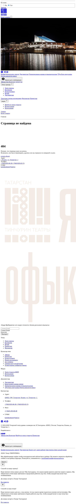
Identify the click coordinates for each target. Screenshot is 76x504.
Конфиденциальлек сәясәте (10, 74)
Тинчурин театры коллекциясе (11, 98)
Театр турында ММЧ (12, 372)
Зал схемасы (9, 362)
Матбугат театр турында (13, 105)
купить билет (5, 156)
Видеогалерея (9, 106)
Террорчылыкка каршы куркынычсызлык (43, 74)
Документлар (24, 74)
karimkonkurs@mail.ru (8, 167)
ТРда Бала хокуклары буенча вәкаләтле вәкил (20, 387)
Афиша (7, 355)
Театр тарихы (9, 88)
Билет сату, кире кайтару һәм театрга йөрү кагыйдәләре (48, 450)
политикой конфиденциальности (52, 458)
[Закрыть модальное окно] (3, 464)
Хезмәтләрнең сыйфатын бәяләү (16, 365)
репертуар (19, 82)
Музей (7, 93)
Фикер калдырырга (11, 360)
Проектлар (33, 98)
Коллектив (8, 90)
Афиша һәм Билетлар (8, 82)
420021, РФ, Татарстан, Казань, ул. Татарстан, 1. (21, 397)
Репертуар (8, 356)
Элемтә (3, 111)
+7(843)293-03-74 (18, 163)
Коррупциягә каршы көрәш (14, 384)
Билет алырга (5, 17)
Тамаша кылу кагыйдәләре (14, 363)
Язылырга (5, 334)
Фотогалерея (9, 108)
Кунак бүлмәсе (10, 91)
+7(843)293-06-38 (7, 163)
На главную (5, 482)
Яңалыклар (26, 98)
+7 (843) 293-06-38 (11, 411)
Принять (4, 462)
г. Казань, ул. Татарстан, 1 (9, 160)
